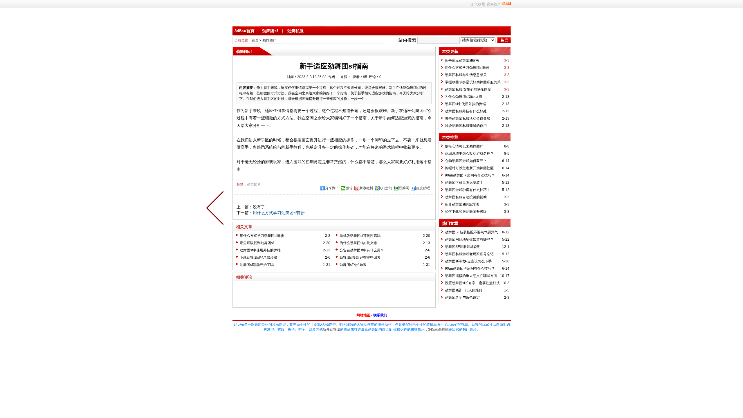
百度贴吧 (423, 188)
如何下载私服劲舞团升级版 (466, 212)
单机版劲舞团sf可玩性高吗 (360, 236)
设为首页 (494, 4)
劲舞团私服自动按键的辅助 (466, 197)
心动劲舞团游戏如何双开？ (466, 161)
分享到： (332, 188)
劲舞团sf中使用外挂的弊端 (260, 250)
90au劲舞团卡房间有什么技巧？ (470, 175)
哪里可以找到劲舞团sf (257, 243)
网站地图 (363, 315)
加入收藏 (478, 4)
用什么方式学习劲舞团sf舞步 (279, 212)
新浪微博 (366, 188)
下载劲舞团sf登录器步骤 (258, 257)
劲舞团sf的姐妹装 (353, 265)
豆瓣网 (404, 188)
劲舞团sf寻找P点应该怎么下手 (468, 261)
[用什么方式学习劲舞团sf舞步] (216, 209)
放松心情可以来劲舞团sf (463, 146)
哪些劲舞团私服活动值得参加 (467, 118)
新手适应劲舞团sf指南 (462, 60)
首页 (255, 40)
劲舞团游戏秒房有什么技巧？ (467, 190)
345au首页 (245, 30)
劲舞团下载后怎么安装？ (464, 183)
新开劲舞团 (331, 329)
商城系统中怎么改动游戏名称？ (469, 154)
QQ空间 (386, 188)
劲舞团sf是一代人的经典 (463, 290)
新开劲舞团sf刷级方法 (462, 204)
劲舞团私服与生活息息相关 (466, 75)
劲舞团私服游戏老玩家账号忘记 (469, 254)
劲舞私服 (295, 30)
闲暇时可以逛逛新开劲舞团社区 (469, 168)
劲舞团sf (270, 30)
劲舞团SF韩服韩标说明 (463, 247)
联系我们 (380, 315)
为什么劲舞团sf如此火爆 (358, 243)
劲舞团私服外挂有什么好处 (466, 111)
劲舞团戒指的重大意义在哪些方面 (471, 276)
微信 (349, 188)
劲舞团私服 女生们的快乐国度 (468, 89)
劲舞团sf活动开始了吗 (257, 265)
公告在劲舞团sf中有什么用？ (362, 250)
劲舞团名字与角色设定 (462, 298)
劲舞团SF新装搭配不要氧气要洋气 (471, 232)
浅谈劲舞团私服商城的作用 (466, 126)
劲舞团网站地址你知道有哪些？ (469, 239)
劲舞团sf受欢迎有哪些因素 (360, 257)
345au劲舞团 (438, 329)
